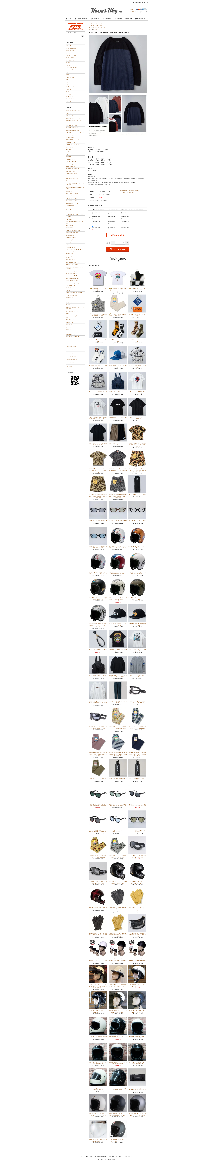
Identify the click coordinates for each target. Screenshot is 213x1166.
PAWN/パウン (69, 290)
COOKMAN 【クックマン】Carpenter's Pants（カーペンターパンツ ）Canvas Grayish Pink (98, 754)
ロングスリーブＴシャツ (98, 23)
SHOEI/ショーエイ (70, 115)
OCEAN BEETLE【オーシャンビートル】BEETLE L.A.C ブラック (98, 1062)
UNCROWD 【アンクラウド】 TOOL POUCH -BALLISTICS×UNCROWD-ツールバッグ (137, 1089)
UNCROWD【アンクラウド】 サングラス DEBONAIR (137, 830)
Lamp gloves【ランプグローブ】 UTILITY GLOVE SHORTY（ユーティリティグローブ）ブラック (117, 909)
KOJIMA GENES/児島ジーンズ (72, 273)
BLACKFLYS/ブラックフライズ (73, 178)
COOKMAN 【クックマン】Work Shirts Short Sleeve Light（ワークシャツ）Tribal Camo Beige (137, 444)
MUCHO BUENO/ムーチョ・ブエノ (73, 283)
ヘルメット (68, 45)
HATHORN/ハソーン (70, 247)
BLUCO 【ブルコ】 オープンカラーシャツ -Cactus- (137, 366)
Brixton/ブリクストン (71, 181)
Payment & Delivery (82, 18)
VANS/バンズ (69, 329)
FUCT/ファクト (69, 225)
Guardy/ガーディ (70, 137)
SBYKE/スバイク (70, 302)
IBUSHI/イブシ (69, 253)
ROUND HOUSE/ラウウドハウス (73, 297)
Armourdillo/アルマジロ (71, 166)
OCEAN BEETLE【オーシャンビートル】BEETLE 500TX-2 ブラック (137, 1062)
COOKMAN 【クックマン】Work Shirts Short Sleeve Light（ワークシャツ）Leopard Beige (98, 470)
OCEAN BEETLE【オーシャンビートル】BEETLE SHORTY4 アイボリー (118, 1011)
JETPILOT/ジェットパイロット (73, 264)
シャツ (67, 72)
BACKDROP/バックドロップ (72, 168)
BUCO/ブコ (68, 123)
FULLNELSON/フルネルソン (72, 228)
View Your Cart (141, 18)
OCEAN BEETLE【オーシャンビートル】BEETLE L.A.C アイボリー (137, 1037)
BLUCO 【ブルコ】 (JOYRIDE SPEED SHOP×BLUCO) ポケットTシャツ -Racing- (98, 418)
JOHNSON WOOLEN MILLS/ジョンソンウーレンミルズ (75, 267)
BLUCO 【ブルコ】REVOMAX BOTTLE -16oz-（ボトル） (137, 779)
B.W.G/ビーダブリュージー (72, 193)
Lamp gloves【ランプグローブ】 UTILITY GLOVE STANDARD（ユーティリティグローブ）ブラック (98, 934)
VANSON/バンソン (70, 332)
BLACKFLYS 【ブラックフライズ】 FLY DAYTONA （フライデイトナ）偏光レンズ (98, 804)
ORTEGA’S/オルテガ (70, 288)
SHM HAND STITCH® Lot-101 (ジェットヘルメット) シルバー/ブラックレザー (137, 1114)
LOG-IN (146, 2)
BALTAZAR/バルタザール (71, 171)
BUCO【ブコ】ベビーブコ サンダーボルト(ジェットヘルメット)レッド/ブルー (118, 572)
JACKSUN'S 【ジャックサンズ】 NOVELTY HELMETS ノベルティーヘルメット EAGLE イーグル (118, 960)
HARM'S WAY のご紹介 (72, 346)
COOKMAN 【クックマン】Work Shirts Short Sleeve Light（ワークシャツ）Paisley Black (118, 470)
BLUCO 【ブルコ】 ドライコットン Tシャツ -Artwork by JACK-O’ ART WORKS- (137, 650)
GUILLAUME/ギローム (71, 240)
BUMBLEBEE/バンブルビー (72, 125)
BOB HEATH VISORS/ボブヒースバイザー (75, 127)
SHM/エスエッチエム (71, 152)
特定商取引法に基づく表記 (104, 1157)
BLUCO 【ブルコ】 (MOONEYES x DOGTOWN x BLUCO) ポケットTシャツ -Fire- (118, 650)
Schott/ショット (70, 304)
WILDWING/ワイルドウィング (72, 156)
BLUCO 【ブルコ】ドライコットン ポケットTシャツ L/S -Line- (137, 676)
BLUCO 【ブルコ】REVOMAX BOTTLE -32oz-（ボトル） (118, 779)
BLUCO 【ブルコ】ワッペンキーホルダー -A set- (137, 314)
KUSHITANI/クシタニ (70, 142)
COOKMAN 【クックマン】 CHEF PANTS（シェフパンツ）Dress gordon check (137, 727)
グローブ (68, 53)
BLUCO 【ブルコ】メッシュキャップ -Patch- (117, 366)
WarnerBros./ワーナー (71, 334)
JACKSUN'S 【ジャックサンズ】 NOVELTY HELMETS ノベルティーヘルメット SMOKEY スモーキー (137, 960)
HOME (69, 18)
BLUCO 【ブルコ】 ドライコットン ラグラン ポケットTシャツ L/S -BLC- (118, 676)
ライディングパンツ (70, 50)
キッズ (67, 82)
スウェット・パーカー (71, 70)
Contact (129, 18)
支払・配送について (91, 1157)
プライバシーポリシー (118, 1157)
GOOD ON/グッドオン (71, 237)
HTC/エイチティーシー (71, 244)
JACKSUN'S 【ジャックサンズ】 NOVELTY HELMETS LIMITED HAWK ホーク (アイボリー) (118, 986)
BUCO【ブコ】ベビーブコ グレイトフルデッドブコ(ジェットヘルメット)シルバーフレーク (98, 625)
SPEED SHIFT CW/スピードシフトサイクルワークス (75, 307)
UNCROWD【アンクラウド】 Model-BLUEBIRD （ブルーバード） (98, 521)
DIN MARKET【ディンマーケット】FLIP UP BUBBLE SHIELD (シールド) (98, 1140)
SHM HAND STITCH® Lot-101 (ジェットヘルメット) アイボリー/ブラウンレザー (98, 1114)
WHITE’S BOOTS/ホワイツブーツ (73, 336)
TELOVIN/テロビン (70, 319)
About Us (119, 18)
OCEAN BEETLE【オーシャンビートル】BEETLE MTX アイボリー (98, 1037)
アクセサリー (69, 94)
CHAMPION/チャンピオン (72, 200)
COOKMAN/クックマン (71, 205)
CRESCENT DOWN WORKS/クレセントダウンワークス (75, 208)
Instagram (108, 18)
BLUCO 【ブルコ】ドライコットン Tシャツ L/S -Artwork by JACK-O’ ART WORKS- (98, 702)
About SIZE (96, 18)
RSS (67, 366)
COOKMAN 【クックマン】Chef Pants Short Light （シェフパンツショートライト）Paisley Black (118, 496)
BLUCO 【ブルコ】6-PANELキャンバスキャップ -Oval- (137, 624)
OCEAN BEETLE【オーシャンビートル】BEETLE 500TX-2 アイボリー (118, 1062)
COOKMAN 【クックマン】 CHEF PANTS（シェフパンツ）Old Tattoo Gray (117, 856)
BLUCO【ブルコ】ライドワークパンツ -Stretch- (118, 701)
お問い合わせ (128, 1157)
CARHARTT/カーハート (71, 196)
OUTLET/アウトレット (71, 161)
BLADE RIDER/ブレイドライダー (73, 120)
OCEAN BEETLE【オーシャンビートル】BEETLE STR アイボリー (98, 1088)
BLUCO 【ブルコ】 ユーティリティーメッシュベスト (117, 392)
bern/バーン (69, 176)
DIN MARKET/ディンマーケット (73, 130)
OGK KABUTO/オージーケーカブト (74, 118)
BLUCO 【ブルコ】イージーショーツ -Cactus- (98, 392)
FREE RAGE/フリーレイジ (72, 219)
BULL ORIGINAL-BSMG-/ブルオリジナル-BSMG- (75, 187)
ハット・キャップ (70, 86)
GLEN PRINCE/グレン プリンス (73, 230)
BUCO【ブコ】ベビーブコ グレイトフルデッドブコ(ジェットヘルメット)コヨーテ (137, 598)
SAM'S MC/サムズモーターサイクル (74, 292)
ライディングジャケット (71, 48)
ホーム (90, 23)
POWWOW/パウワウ (70, 149)
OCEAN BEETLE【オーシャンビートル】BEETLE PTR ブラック (98, 1011)
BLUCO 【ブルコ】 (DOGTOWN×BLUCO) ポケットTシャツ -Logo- (137, 392)
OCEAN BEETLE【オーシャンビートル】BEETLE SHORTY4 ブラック (137, 1011)
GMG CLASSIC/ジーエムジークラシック (75, 132)
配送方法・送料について (72, 359)
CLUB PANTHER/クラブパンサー (73, 203)
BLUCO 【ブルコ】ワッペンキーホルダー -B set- (98, 340)
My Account (138, 2)
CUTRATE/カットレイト (71, 212)
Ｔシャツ (68, 65)
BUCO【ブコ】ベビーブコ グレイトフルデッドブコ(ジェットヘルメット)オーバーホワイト (118, 599)
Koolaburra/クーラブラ (71, 275)
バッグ (67, 91)
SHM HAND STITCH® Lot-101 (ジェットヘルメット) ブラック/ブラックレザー (117, 1114)
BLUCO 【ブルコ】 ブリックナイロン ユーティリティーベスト (98, 676)
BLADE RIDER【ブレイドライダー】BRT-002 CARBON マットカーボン (137, 882)
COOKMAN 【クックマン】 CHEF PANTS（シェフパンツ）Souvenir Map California (117, 728)
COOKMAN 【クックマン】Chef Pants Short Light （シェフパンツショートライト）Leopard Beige (98, 496)
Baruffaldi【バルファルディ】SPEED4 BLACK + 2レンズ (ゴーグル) (98, 882)
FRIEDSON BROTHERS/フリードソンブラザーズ (75, 222)
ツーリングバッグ (70, 60)
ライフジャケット (70, 99)
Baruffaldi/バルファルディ (72, 173)
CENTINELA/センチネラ (71, 198)
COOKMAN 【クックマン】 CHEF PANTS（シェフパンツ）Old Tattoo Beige (98, 856)
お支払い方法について (72, 356)
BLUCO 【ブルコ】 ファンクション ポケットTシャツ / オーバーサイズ (98, 443)
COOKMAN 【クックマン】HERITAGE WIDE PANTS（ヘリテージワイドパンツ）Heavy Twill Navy (137, 754)
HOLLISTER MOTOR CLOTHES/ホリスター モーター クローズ (75, 250)
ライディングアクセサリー (72, 58)
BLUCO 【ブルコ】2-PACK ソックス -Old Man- (98, 366)
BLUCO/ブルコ (96, 29)
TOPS (105, 27)
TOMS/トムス (69, 324)
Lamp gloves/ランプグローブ (72, 144)
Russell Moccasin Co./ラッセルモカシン (75, 300)
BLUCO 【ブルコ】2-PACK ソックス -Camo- (137, 340)
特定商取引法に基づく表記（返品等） (129, 191)
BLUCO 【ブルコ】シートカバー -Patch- (137, 494)
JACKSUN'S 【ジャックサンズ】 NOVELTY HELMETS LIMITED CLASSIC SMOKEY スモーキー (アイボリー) (98, 986)
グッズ (67, 84)
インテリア (68, 101)
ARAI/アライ (69, 113)
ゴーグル (68, 62)
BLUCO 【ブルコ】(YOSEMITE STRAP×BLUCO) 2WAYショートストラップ (98, 650)
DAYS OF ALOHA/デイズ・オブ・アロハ (74, 214)
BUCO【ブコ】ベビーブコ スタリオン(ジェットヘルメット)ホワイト (137, 572)
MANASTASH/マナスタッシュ (72, 278)
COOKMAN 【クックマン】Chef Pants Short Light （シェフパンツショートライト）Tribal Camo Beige (137, 470)
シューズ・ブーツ (70, 96)
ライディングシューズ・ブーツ (72, 55)
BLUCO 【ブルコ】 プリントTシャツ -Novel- (118, 418)
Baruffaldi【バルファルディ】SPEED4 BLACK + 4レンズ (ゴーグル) (137, 856)
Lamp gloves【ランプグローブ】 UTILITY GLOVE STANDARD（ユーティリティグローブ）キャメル (118, 934)
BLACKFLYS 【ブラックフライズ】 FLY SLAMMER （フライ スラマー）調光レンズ (118, 804)
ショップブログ (70, 353)
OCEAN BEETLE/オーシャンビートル (74, 147)
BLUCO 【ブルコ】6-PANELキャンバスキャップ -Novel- (117, 624)
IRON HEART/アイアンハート (72, 262)
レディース (68, 79)
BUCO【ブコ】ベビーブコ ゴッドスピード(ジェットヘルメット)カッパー (137, 547)
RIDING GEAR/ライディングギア (73, 111)
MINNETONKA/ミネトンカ (72, 280)
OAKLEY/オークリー (70, 285)
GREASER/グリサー (70, 135)
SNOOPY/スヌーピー (70, 154)
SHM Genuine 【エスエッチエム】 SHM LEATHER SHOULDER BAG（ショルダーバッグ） (137, 934)
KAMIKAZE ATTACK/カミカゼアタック (74, 271)
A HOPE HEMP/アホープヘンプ (73, 164)
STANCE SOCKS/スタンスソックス (74, 311)
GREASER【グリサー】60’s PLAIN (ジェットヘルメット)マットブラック (118, 1140)
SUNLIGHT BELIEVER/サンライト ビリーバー (75, 316)
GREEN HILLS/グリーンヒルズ (72, 242)
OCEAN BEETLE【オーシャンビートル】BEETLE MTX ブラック (118, 1037)
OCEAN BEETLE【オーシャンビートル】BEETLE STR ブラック (118, 1088)
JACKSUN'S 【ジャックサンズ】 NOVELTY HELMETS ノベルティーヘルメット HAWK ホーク (98, 960)
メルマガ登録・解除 (71, 363)
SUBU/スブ (68, 313)
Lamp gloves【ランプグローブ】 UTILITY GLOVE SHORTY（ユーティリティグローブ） (137, 909)
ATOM (70, 366)
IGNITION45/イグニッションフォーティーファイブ (75, 256)
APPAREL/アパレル (97, 25)
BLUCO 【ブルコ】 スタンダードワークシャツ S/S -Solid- (137, 418)
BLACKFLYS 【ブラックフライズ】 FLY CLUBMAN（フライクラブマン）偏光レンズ (137, 804)
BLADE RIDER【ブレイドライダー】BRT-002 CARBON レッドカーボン (98, 908)
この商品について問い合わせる (128, 193)
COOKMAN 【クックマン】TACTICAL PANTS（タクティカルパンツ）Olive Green (98, 779)
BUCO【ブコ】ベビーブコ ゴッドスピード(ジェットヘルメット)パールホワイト (118, 547)
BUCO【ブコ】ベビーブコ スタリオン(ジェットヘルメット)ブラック (98, 598)
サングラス (68, 89)
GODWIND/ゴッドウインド (72, 232)
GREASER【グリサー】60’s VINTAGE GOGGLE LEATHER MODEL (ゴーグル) (98, 727)
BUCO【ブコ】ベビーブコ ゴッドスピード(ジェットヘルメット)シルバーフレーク (98, 572)
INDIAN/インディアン (71, 259)
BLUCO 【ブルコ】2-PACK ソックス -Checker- (118, 340)
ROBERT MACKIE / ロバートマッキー (74, 295)
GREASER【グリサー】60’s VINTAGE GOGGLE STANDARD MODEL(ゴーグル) (137, 701)
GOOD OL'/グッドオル (71, 235)
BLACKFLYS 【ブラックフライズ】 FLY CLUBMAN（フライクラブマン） (117, 830)
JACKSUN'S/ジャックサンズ (72, 139)
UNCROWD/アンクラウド (72, 327)
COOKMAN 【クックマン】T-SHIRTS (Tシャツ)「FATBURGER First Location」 (118, 290)
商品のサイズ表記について (73, 350)
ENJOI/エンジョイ (70, 216)
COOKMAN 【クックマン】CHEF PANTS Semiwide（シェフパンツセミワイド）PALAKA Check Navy (118, 754)
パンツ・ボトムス (70, 77)
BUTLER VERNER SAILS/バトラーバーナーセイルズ (75, 184)
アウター (68, 74)
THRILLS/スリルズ (70, 322)
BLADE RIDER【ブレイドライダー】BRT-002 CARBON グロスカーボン (118, 882)
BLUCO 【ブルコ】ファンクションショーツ (117, 443)
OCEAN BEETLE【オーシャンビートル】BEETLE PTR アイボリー (137, 985)
